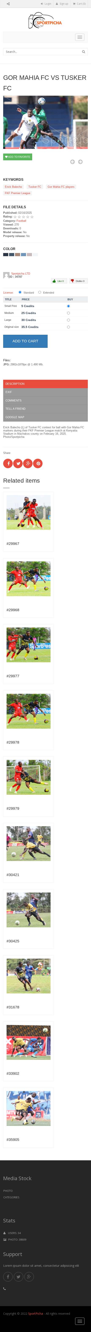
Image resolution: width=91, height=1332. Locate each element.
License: (8, 292)
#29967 (13, 544)
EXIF (9, 392)
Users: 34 (13, 1233)
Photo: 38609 (16, 1239)
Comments (14, 400)
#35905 (13, 1139)
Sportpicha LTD (20, 273)
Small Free (10, 306)
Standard (28, 292)
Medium (9, 313)
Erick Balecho (13, 186)
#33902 (13, 1073)
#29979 (13, 808)
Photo (8, 1191)
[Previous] (72, 162)
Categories (11, 1197)
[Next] (80, 162)
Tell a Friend (15, 408)
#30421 (13, 875)
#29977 (13, 676)
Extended (48, 292)
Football (21, 220)
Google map (15, 417)
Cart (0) (80, 3)
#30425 (13, 941)
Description (15, 383)
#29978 (13, 742)
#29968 (13, 610)
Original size (11, 326)
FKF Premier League (17, 193)
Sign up (63, 3)
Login (47, 3)
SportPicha (35, 1314)
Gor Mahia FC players (61, 186)
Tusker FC (34, 186)
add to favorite (19, 156)
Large (7, 319)
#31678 (13, 1007)
